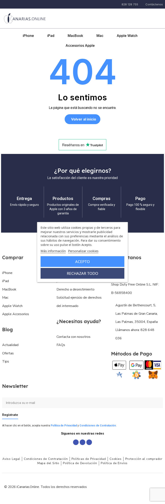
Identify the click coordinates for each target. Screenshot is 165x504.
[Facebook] (76, 442)
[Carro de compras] (158, 15)
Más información (53, 251)
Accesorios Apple (80, 45)
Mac (99, 35)
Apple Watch (127, 35)
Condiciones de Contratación (97, 425)
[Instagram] (82, 442)
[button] (137, 15)
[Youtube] (89, 442)
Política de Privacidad (64, 425)
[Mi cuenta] (148, 16)
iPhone (28, 35)
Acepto (82, 261)
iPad (50, 35)
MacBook (75, 35)
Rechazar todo (82, 273)
